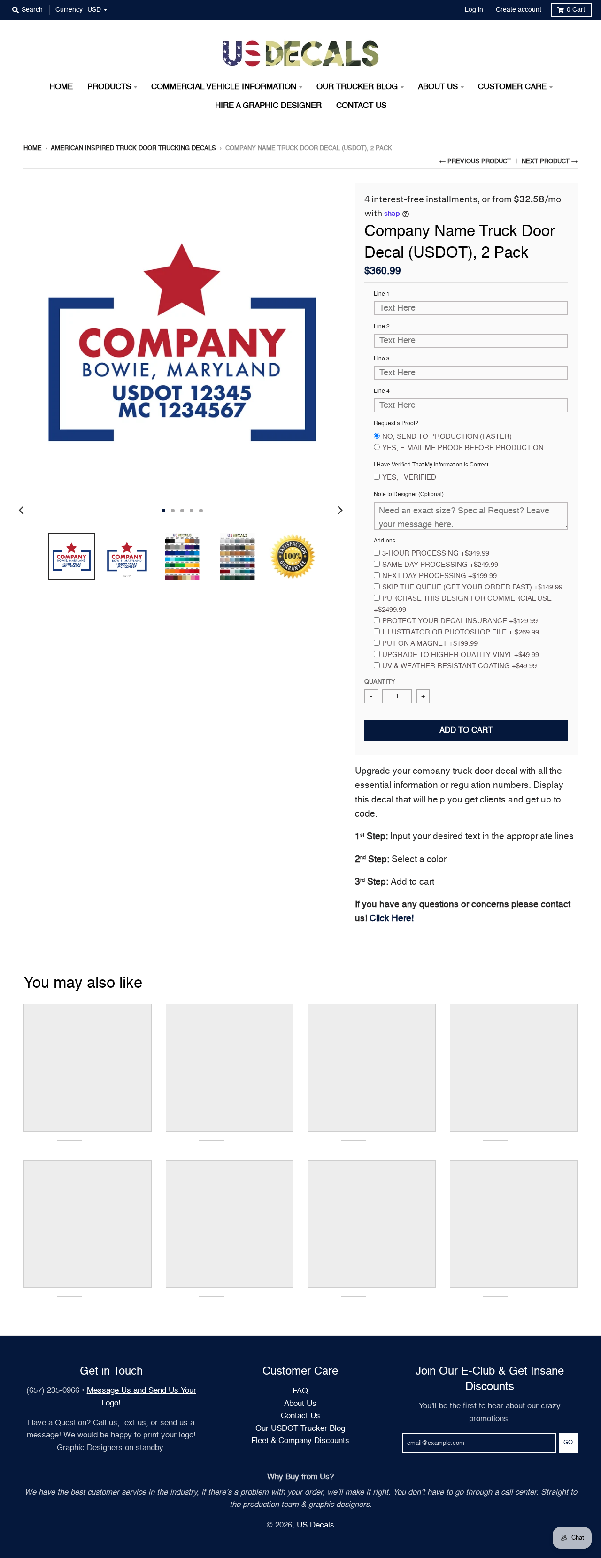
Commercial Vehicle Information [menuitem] (223, 87)
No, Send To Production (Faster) (447, 436)
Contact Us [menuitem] (361, 106)
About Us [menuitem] (438, 87)
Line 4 (382, 391)
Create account (518, 10)
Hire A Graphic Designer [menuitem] (268, 106)
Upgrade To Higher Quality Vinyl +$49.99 (460, 654)
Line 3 (382, 359)
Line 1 (382, 294)
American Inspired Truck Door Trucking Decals (133, 148)
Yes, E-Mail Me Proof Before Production (463, 447)
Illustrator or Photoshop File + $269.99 (460, 632)
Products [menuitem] (109, 87)
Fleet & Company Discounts (300, 1441)
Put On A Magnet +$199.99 (430, 643)
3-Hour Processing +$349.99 (435, 553)
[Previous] (22, 510)
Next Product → (550, 162)
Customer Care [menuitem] (512, 87)
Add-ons (384, 541)
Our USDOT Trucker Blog (300, 1429)
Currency (69, 10)
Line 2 (382, 326)
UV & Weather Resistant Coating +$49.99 (459, 666)
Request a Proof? (396, 424)
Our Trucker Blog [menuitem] (357, 87)
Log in (474, 10)
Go (568, 1443)
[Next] (340, 510)
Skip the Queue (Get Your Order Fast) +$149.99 (472, 587)
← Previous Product (475, 162)
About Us (300, 1404)
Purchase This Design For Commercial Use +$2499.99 (463, 604)
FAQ (300, 1391)
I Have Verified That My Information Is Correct (431, 465)
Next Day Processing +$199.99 (439, 576)
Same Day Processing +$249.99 (440, 564)
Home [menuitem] (61, 87)
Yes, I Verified (409, 477)
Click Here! (392, 918)
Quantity (379, 682)
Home (32, 148)
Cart (576, 10)
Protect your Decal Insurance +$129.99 (460, 621)
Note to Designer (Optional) (409, 494)
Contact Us (300, 1416)
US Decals (315, 1525)
